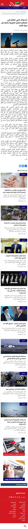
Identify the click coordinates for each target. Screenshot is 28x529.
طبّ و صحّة (22, 513)
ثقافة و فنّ (13, 506)
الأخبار (24, 8)
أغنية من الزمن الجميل (22, 519)
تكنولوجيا (23, 506)
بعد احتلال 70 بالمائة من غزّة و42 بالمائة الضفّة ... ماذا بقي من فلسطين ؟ (15, 290)
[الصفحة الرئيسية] (16, 3)
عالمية (17, 12)
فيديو (14, 515)
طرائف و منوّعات (12, 513)
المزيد (2, 4)
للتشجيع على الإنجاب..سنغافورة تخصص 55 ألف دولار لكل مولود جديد (14, 191)
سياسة (14, 517)
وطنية (14, 504)
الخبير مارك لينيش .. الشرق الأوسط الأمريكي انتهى (14, 324)
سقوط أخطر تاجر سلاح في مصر (16, 389)
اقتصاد (23, 504)
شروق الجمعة (13, 511)
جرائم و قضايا (22, 508)
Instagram (9, 497)
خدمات (14, 509)
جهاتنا (14, 508)
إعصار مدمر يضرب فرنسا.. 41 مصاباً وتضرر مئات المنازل (15, 224)
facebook (17, 497)
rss (15, 497)
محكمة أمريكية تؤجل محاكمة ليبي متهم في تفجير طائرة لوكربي (14, 357)
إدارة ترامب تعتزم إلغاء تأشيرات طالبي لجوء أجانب (16, 256)
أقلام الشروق (22, 502)
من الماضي (22, 517)
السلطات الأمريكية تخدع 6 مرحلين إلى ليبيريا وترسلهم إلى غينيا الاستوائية (15, 421)
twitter (19, 497)
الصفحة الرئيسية (23, 12)
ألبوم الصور (13, 502)
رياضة (24, 511)
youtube (11, 497)
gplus (13, 497)
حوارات (23, 509)
